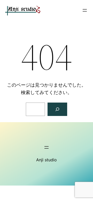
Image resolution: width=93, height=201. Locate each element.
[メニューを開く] (85, 10)
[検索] (57, 109)
